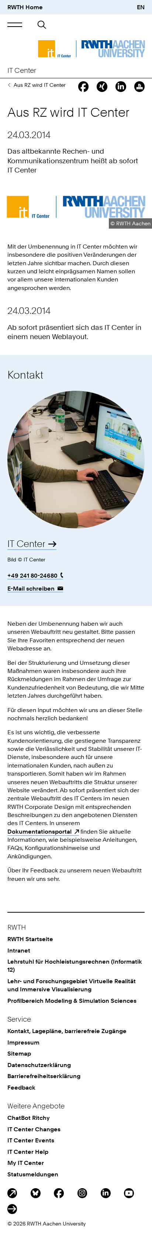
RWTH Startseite (30, 939)
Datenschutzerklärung (39, 1065)
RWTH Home (25, 7)
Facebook (59, 1193)
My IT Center (25, 1162)
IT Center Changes (34, 1129)
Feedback (21, 1087)
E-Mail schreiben (31, 588)
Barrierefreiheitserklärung (43, 1076)
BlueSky (36, 1193)
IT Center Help (27, 1151)
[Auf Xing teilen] (102, 86)
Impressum (23, 1042)
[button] (15, 25)
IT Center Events (30, 1140)
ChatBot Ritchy (28, 1117)
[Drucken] (139, 86)
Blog (12, 1193)
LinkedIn (106, 1193)
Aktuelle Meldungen (9, 85)
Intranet (18, 950)
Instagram (82, 1193)
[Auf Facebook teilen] (83, 86)
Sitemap (19, 1053)
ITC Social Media (12, 1209)
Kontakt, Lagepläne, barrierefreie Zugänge (67, 1031)
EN (141, 7)
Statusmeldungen (32, 1174)
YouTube (129, 1193)
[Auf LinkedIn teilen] (120, 86)
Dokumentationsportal (39, 831)
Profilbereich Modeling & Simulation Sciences (72, 1000)
